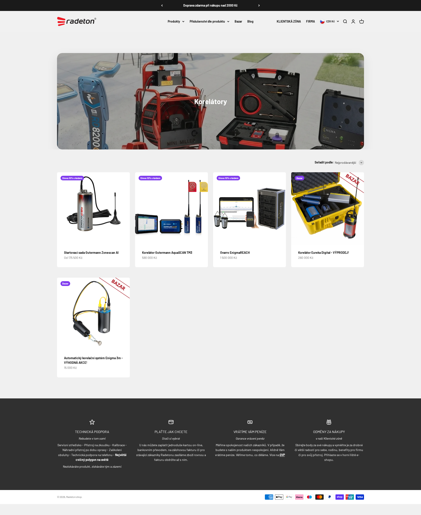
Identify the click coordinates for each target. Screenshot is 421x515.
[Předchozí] (162, 5)
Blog (250, 21)
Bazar (238, 21)
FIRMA (310, 21)
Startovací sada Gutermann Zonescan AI (91, 252)
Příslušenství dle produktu (207, 21)
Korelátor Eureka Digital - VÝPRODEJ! (323, 252)
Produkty (174, 21)
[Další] (259, 5)
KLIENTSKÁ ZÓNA (289, 21)
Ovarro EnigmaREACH (235, 252)
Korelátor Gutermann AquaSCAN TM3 (167, 252)
